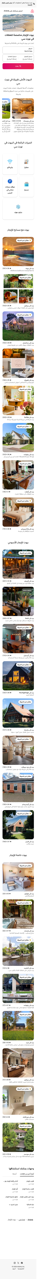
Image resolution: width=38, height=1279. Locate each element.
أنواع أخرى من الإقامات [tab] (27, 1174)
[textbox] (26, 59)
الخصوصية (21, 1269)
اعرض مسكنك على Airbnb (13, 11)
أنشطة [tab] (14, 1174)
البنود (14, 1269)
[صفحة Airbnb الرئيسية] (32, 11)
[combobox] (18, 51)
